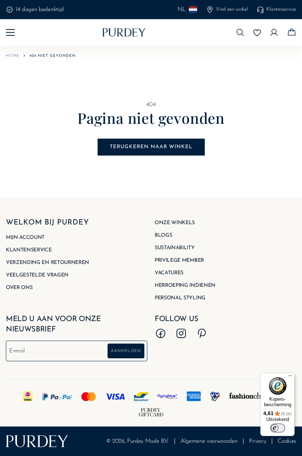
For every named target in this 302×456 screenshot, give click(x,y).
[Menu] (290, 377)
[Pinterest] (202, 333)
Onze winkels (175, 223)
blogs (163, 235)
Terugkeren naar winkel (151, 147)
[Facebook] (160, 333)
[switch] (277, 428)
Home (12, 56)
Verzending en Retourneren (47, 262)
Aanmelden (126, 351)
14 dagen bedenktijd (39, 10)
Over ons (19, 287)
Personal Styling (180, 298)
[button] (240, 32)
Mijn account (25, 237)
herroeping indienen (185, 285)
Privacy (257, 441)
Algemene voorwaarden (209, 441)
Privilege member (179, 260)
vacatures (169, 273)
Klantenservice (281, 9)
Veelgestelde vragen (37, 275)
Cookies (287, 441)
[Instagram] (181, 333)
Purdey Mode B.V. (148, 441)
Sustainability (175, 248)
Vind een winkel (232, 9)
